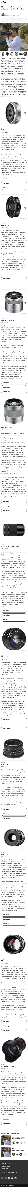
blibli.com (24, 758)
